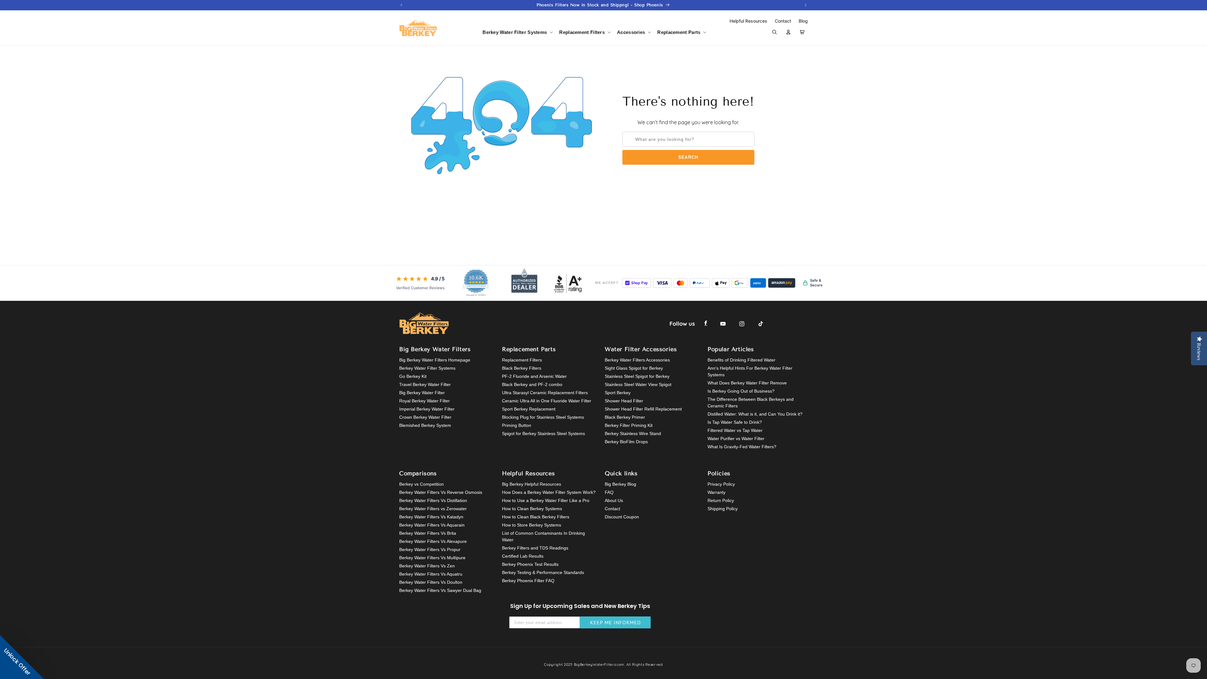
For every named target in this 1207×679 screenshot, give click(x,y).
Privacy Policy (721, 484)
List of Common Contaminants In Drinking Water (543, 536)
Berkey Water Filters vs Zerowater (433, 508)
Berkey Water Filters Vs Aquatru (430, 574)
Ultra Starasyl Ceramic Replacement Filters (545, 392)
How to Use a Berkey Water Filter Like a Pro (545, 500)
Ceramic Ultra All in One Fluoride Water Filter (546, 400)
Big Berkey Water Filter (422, 392)
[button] (517, 32)
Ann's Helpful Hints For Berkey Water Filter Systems (750, 371)
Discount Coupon (622, 516)
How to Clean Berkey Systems (532, 508)
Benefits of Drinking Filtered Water (741, 359)
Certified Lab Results (522, 556)
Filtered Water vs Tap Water (735, 430)
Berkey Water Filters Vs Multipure (432, 557)
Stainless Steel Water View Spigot (638, 384)
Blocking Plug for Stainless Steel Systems (543, 417)
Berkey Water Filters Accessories (637, 359)
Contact (783, 21)
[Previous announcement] (401, 5)
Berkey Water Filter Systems (514, 32)
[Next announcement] (806, 5)
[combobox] (688, 139)
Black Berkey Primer (625, 417)
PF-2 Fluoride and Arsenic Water (534, 376)
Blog (803, 21)
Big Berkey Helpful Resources (531, 484)
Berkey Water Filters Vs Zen (427, 565)
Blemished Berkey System (425, 425)
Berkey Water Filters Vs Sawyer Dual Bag (440, 590)
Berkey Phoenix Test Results (530, 564)
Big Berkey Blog (620, 484)
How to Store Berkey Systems (531, 524)
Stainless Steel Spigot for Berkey (637, 376)
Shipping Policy (723, 508)
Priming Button (516, 425)
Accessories (631, 32)
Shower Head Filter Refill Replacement (643, 408)
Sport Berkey (618, 392)
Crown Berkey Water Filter (425, 417)
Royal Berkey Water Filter (424, 400)
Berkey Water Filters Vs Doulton (430, 582)
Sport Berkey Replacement (528, 408)
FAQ (609, 492)
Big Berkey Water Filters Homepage (434, 359)
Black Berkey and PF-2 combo (532, 384)
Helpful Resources (749, 21)
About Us (614, 500)
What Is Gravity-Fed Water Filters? (742, 446)
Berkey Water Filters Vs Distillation (433, 500)
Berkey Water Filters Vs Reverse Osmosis (440, 492)
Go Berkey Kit (413, 376)
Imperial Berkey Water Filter (427, 408)
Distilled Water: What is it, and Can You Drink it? (755, 414)
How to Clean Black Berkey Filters (535, 516)
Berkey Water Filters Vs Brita (427, 533)
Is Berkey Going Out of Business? (741, 391)
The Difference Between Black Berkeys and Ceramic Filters (751, 402)
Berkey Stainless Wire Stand (633, 433)
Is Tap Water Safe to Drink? (735, 422)
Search (688, 157)
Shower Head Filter (624, 400)
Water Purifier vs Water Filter (736, 438)
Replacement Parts (678, 32)
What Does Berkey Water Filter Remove (747, 382)
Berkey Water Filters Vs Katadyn (431, 516)
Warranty (716, 492)
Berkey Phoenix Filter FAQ (528, 580)
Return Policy (721, 500)
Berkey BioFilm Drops (626, 441)
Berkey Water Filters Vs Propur (429, 549)
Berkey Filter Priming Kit (629, 425)
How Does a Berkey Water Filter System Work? (549, 492)
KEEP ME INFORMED (615, 622)
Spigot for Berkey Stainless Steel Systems (543, 433)
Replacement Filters (582, 32)
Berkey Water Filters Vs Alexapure (433, 541)
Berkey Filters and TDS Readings (535, 547)
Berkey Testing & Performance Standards (543, 572)
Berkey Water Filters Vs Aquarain (432, 524)
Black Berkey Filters (521, 368)
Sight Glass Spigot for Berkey (634, 368)
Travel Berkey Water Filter (425, 384)
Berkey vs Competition (421, 484)
